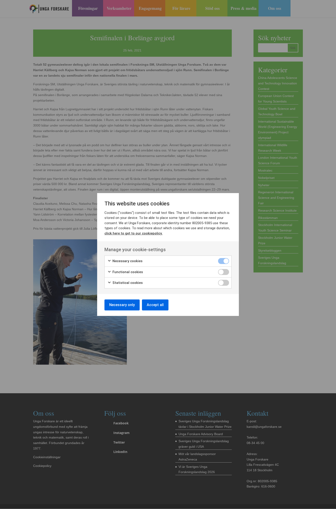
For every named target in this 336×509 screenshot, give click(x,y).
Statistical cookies (127, 283)
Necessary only (122, 305)
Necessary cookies (127, 261)
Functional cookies (127, 272)
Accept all (155, 305)
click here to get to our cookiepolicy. (133, 233)
